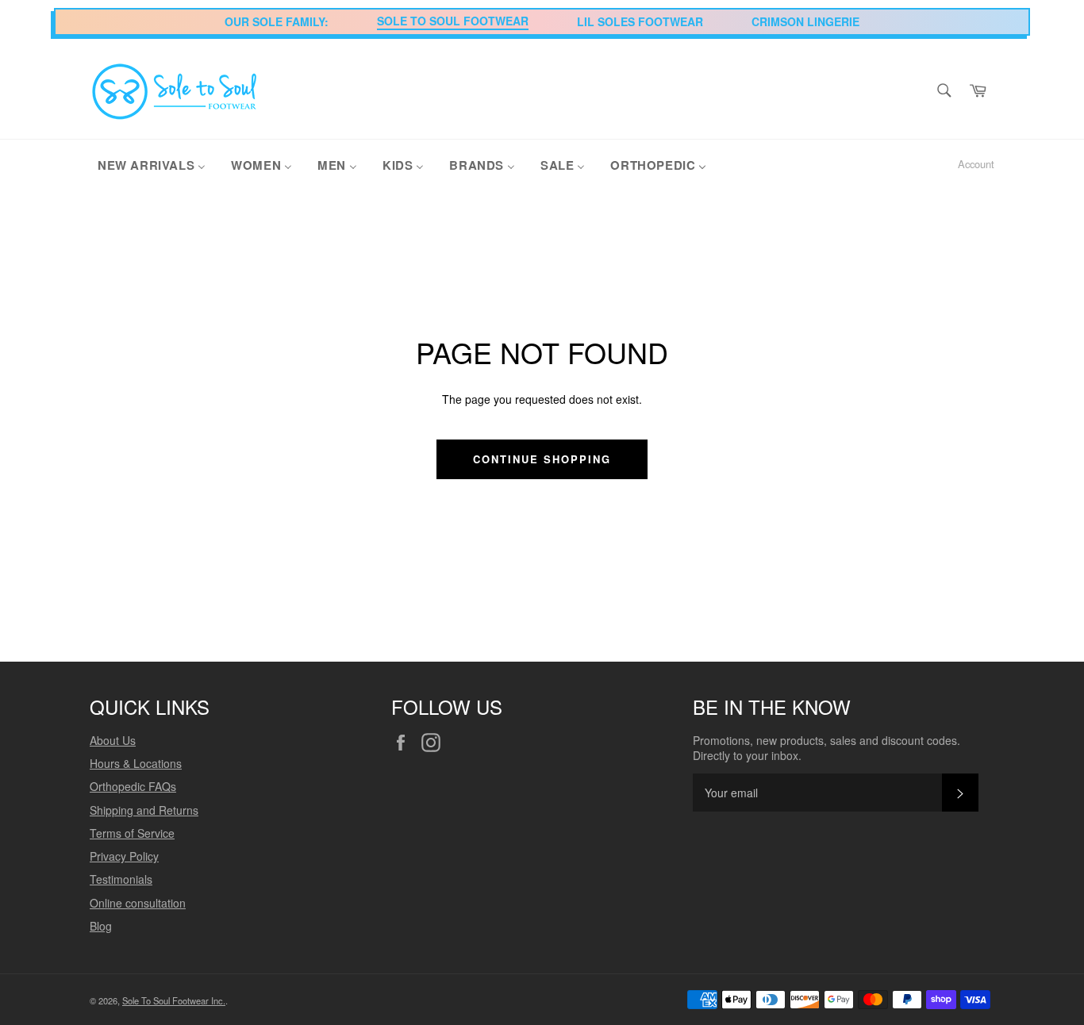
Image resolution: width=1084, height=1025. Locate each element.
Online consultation (138, 903)
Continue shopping (541, 458)
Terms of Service (132, 833)
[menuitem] (151, 164)
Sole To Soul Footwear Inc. (173, 1000)
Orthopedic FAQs (133, 786)
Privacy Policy (124, 856)
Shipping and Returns (144, 810)
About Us (113, 740)
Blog (101, 926)
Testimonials (121, 879)
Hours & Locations (136, 763)
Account (976, 163)
